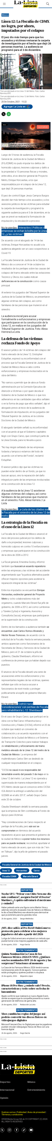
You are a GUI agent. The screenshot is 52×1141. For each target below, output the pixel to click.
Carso (37, 870)
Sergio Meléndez (27, 919)
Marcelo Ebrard (30, 876)
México (5, 15)
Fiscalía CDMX (9, 876)
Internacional (7, 1090)
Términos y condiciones (12, 1114)
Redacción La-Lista (27, 1005)
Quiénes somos (8, 1112)
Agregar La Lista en (15, 106)
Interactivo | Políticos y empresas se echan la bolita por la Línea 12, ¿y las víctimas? (24, 230)
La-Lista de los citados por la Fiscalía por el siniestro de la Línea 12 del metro (25, 512)
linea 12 (6, 870)
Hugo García (25, 945)
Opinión (4, 1098)
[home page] (26, 1069)
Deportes (26, 890)
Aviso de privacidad (36, 1112)
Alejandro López (26, 976)
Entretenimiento (27, 950)
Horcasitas (21, 870)
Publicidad (22, 1112)
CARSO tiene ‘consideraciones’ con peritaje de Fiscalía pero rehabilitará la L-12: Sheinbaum (24, 707)
